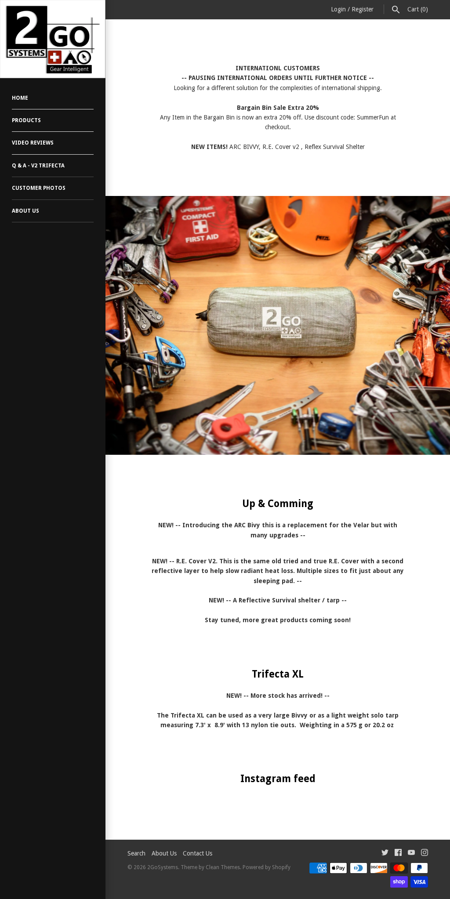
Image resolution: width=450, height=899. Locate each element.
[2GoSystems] (52, 39)
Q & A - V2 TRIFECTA (38, 166)
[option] (277, 325)
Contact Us (197, 853)
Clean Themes (223, 867)
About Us (25, 211)
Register (363, 9)
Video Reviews (33, 143)
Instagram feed (278, 778)
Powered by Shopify (266, 867)
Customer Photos (38, 188)
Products (26, 120)
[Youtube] (411, 853)
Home (20, 98)
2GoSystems (162, 867)
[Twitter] (384, 853)
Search (136, 853)
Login (338, 9)
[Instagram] (424, 853)
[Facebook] (398, 853)
